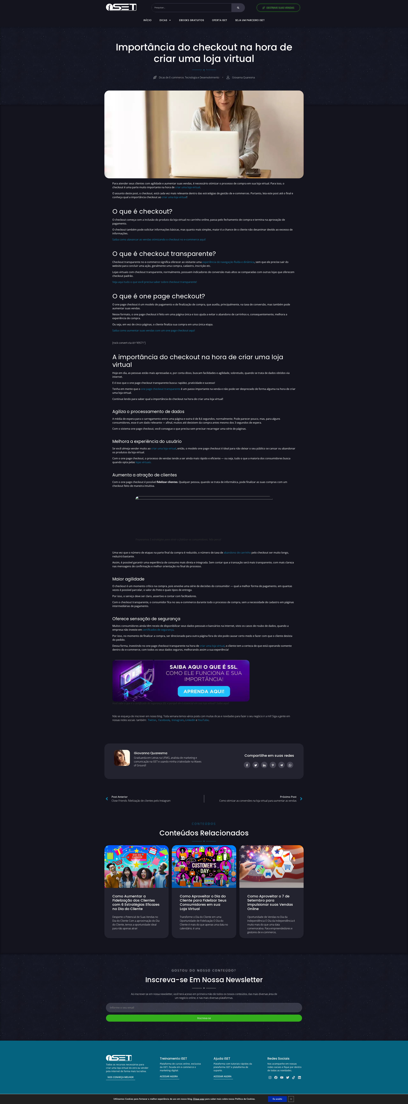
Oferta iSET (219, 20)
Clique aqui (198, 1098)
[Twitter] (287, 1077)
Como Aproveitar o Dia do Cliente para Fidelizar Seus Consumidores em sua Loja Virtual (203, 902)
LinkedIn (190, 720)
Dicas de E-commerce (171, 77)
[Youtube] (281, 1077)
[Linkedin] (299, 1077)
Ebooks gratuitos (191, 20)
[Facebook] (275, 1077)
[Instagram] (270, 1077)
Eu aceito (277, 1098)
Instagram (178, 720)
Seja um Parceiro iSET (250, 20)
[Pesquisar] (238, 7)
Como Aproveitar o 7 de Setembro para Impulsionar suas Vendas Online (270, 902)
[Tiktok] (293, 1077)
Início (147, 20)
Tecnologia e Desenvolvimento (202, 77)
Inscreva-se (204, 1018)
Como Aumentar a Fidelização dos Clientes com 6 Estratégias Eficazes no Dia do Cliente (136, 902)
